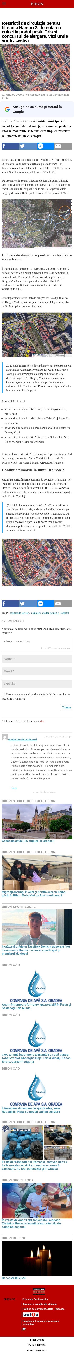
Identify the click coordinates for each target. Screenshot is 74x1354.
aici (42, 721)
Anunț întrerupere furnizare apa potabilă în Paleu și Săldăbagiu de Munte (36, 1006)
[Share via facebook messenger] (45, 146)
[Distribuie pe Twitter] (28, 146)
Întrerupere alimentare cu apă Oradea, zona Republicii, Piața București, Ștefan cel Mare (31, 1110)
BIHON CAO (11, 964)
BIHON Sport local (19, 906)
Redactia (59, 1309)
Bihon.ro (9, 1299)
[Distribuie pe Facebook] (10, 146)
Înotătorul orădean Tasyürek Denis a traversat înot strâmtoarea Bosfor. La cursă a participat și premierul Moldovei (36, 950)
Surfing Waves (50, 792)
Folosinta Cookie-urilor (35, 1299)
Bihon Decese (14, 1238)
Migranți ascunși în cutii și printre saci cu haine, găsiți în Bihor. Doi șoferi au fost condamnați (34, 893)
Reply (14, 788)
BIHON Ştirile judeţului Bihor (29, 801)
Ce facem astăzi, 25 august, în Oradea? (28, 840)
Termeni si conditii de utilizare (40, 1304)
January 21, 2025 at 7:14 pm (58, 736)
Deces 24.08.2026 (14, 1278)
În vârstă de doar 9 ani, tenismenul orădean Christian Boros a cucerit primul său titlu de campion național (31, 1223)
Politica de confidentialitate (38, 1309)
